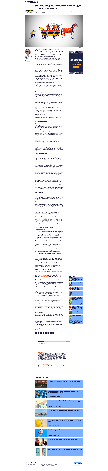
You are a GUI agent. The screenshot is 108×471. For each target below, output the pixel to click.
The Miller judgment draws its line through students (62, 430)
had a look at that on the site (43, 107)
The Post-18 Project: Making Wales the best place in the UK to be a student (65, 411)
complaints (27, 61)
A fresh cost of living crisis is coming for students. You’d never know (64, 421)
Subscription (72, 1)
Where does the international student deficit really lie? (62, 440)
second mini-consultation (44, 276)
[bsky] (41, 462)
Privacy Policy (77, 465)
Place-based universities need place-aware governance (77, 284)
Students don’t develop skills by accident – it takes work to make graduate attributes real (63, 392)
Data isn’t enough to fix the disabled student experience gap (64, 401)
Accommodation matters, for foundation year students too (77, 279)
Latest (66, 1)
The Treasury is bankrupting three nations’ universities (76, 288)
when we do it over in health (53, 297)
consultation (60, 95)
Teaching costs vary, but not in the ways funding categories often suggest (77, 303)
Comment (26, 12)
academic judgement (46, 291)
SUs (76, 1)
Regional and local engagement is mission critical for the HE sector (77, 307)
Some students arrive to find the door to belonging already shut (65, 449)
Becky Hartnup (50, 396)
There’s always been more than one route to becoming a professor (77, 312)
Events (62, 1)
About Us (58, 1)
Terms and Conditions (78, 463)
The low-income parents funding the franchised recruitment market (64, 382)
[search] (81, 1)
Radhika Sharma (50, 454)
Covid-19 (26, 62)
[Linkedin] (42, 462)
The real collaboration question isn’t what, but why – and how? (77, 298)
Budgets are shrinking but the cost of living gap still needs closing (77, 316)
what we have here (39, 116)
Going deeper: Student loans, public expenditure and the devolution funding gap (77, 293)
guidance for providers (49, 51)
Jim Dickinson (27, 55)
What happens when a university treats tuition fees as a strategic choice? (77, 322)
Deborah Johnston (51, 406)
